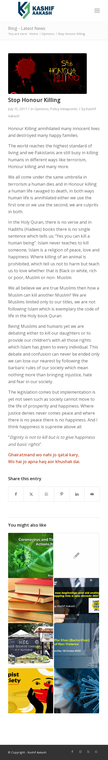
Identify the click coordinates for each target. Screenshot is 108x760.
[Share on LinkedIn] (76, 494)
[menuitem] (97, 10)
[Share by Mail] (92, 494)
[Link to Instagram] (80, 752)
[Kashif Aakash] (45, 10)
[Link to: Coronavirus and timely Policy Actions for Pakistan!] (30, 555)
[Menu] (97, 10)
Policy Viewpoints (64, 108)
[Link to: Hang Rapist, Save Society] (30, 690)
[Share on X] (31, 494)
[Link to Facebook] (72, 752)
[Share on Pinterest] (61, 494)
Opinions (41, 108)
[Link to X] (88, 752)
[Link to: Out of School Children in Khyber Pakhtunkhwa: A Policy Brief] (76, 555)
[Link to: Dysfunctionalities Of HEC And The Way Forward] (30, 645)
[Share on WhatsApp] (46, 494)
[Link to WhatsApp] (96, 752)
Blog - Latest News (26, 28)
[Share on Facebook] (16, 494)
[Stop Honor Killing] (47, 73)
